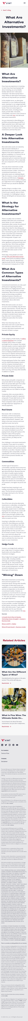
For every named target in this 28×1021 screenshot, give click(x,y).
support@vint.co (5, 791)
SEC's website (10, 803)
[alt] (2, 745)
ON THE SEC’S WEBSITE (20, 940)
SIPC (3, 1002)
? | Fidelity (13, 624)
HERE (6, 996)
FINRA (20, 1000)
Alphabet (20, 178)
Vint (14, 115)
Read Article (5, 683)
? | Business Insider (20, 627)
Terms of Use (5, 753)
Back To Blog (7, 10)
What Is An (5, 624)
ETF (9, 624)
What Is (4, 627)
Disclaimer (4, 761)
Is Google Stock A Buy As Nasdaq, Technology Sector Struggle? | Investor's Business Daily (14, 619)
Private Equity (10, 627)
